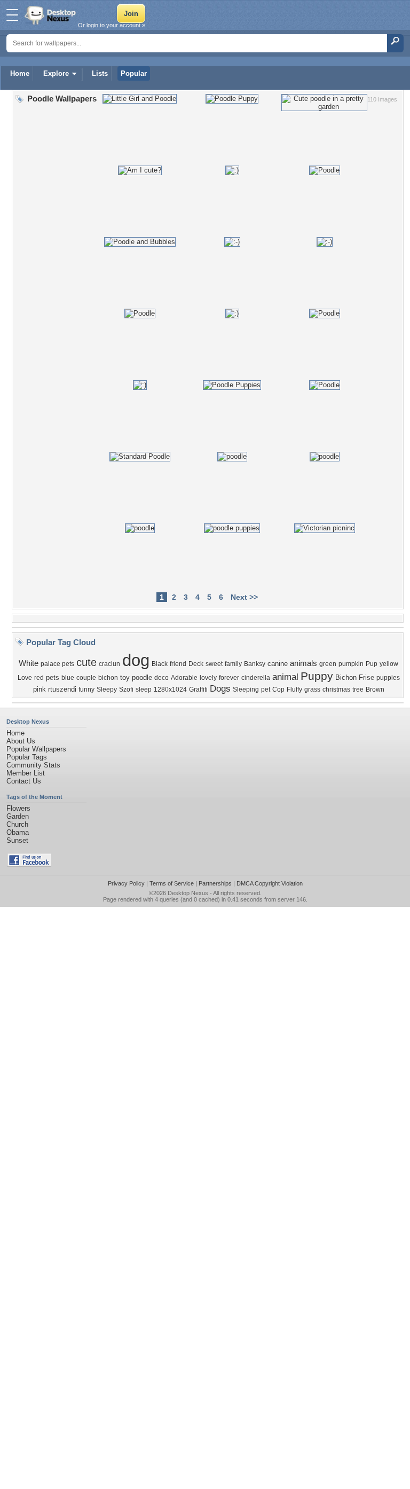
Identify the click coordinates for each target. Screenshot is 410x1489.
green (327, 664)
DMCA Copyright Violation (269, 883)
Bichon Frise (354, 677)
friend (178, 664)
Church (17, 824)
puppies (388, 677)
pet (265, 689)
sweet (214, 664)
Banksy (254, 664)
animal (285, 676)
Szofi (126, 689)
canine (277, 664)
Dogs (220, 688)
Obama (17, 832)
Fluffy (294, 689)
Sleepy (107, 689)
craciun (109, 664)
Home (19, 73)
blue (67, 677)
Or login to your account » (111, 25)
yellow (389, 664)
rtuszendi (62, 689)
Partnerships (215, 883)
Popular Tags (26, 757)
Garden (17, 816)
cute (86, 662)
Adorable (184, 677)
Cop (278, 689)
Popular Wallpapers (36, 749)
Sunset (17, 840)
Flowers (18, 808)
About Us (20, 741)
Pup (371, 664)
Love (25, 677)
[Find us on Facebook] (29, 864)
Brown (375, 689)
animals (303, 663)
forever (229, 677)
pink (39, 689)
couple (86, 677)
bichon (108, 677)
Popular (134, 73)
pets (52, 677)
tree (358, 689)
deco (161, 677)
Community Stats (33, 765)
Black (160, 664)
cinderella (255, 677)
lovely (208, 677)
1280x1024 (170, 689)
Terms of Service (171, 883)
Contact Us (23, 781)
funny (86, 689)
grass (312, 689)
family (233, 664)
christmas (336, 689)
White (28, 663)
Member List (25, 773)
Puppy (317, 676)
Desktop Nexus (188, 893)
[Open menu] (12, 15)
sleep (144, 689)
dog (135, 660)
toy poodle (136, 677)
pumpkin (351, 664)
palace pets (57, 664)
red (39, 677)
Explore (56, 73)
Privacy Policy (126, 883)
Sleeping (246, 689)
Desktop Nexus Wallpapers (51, 15)
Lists (100, 73)
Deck (195, 664)
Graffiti (198, 689)
